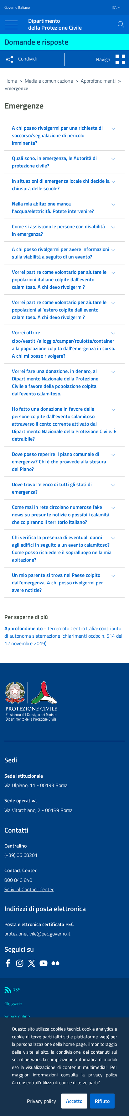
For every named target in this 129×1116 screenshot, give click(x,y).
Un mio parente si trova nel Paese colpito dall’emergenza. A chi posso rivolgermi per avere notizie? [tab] (57, 582)
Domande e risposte (36, 41)
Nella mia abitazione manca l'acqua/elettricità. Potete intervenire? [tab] (53, 207)
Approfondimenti (98, 81)
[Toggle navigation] (11, 24)
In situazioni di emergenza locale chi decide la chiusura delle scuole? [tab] (61, 184)
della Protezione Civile (55, 24)
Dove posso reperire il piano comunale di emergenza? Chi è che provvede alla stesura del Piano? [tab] (59, 461)
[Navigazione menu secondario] (120, 59)
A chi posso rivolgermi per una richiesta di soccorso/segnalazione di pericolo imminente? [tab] (57, 135)
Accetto (74, 1101)
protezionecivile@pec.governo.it (37, 933)
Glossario (13, 1003)
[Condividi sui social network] (9, 59)
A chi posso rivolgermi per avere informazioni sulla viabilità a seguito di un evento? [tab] (60, 252)
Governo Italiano (17, 7)
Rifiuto (102, 1101)
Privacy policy (41, 1101)
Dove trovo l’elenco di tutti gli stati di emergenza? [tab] (52, 488)
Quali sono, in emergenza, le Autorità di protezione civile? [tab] (54, 161)
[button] (121, 24)
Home (10, 81)
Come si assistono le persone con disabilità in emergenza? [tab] (58, 230)
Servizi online (17, 1016)
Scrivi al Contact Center (29, 889)
